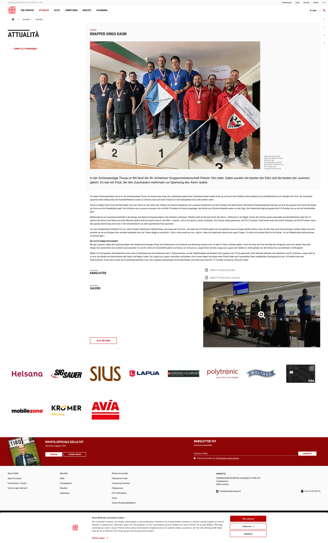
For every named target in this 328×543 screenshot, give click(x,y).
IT (323, 3)
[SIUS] (105, 374)
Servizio (306, 3)
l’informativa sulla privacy (227, 458)
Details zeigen (98, 538)
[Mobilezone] (27, 411)
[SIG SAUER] (66, 374)
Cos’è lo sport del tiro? (18, 488)
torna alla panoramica (25, 49)
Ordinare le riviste (119, 478)
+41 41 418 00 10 (312, 491)
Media (315, 3)
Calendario (101, 10)
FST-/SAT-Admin (119, 493)
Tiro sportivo (27, 10)
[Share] (324, 43)
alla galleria (103, 340)
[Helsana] (27, 374)
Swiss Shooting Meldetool (123, 503)
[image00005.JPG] (261, 315)
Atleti (57, 10)
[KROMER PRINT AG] (66, 411)
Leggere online (74, 454)
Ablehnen (248, 534)
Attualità (44, 10)
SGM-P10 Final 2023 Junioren (225, 277)
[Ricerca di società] (324, 19)
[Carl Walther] (261, 374)
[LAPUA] (144, 374)
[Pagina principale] (13, 10)
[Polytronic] (222, 374)
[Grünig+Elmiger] (183, 374)
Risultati (87, 10)
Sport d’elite (13, 473)
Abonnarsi (307, 454)
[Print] (324, 35)
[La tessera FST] (300, 374)
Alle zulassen (248, 519)
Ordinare (54, 454)
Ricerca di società (120, 473)
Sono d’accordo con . (218, 458)
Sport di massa (14, 478)
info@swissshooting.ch (230, 491)
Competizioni (71, 10)
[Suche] (324, 10)
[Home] (13, 19)
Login (314, 10)
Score (114, 498)
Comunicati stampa (121, 483)
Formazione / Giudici (17, 483)
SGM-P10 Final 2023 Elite (222, 270)
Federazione (287, 3)
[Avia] (105, 411)
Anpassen (246, 526)
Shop (297, 3)
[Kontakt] (324, 27)
